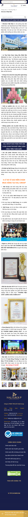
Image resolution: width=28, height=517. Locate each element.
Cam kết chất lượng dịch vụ (12, 458)
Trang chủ (4, 9)
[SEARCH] (25, 1)
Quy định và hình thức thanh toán (14, 455)
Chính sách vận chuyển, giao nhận (14, 449)
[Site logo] (14, 5)
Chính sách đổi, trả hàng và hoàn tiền (15, 452)
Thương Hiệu (12, 9)
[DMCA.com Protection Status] (14, 473)
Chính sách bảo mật (10, 445)
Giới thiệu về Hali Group (11, 462)
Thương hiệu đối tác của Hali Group (15, 465)
